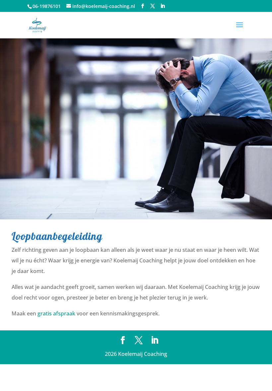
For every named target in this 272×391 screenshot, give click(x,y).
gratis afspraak (56, 313)
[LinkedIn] (162, 6)
